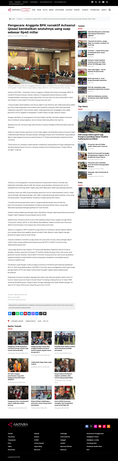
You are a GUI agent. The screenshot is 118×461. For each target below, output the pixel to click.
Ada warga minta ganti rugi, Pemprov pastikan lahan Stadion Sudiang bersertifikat (93, 137)
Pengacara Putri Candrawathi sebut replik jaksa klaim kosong (18, 403)
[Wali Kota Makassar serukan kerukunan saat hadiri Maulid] (82, 99)
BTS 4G (45, 321)
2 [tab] (91, 210)
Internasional (95, 10)
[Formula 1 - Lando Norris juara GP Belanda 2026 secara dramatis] (82, 53)
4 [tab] (97, 210)
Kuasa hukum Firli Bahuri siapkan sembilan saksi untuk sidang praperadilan (64, 376)
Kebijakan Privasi (92, 437)
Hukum (39, 10)
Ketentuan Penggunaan (95, 433)
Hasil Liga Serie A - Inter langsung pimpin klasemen (97, 79)
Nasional (63, 449)
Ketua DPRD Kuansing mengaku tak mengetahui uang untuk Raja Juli (64, 403)
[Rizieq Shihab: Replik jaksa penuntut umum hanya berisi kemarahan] (41, 392)
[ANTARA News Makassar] (19, 9)
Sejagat (63, 440)
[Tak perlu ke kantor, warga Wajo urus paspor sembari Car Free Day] (82, 44)
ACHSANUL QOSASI (17, 321)
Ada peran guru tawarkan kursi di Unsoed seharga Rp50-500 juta (98, 164)
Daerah (51, 10)
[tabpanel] (94, 198)
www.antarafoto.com (60, 2)
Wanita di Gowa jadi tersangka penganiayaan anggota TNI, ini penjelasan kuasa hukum (98, 155)
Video (10, 446)
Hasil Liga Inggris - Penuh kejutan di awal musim (97, 70)
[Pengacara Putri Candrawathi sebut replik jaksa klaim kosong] (18, 392)
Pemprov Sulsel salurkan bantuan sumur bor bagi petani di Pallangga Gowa (97, 62)
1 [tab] (88, 210)
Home (13, 19)
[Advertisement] (41, 166)
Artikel (62, 443)
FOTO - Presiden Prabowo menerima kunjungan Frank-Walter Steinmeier (93, 202)
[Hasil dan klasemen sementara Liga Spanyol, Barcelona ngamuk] (82, 34)
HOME (33, 10)
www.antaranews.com (46, 2)
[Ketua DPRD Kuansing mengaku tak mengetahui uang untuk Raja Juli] (65, 392)
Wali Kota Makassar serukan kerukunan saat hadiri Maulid (98, 97)
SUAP (39, 321)
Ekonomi (76, 10)
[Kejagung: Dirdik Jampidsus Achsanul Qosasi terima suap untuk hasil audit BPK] (18, 338)
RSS (88, 449)
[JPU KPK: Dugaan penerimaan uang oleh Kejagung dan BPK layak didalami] (18, 365)
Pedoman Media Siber (94, 446)
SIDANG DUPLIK (31, 321)
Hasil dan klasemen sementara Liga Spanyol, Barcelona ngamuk (98, 33)
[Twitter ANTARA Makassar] (96, 2)
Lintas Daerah (59, 10)
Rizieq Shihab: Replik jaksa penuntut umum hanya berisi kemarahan (41, 403)
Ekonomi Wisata (66, 446)
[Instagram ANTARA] (99, 2)
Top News (25, 2)
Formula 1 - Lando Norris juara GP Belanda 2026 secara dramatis (98, 52)
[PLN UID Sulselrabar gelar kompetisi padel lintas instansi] (82, 90)
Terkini (11, 2)
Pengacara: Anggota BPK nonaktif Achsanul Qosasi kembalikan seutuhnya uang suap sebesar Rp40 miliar (60, 19)
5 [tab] (99, 210)
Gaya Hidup (69, 10)
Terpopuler (17, 2)
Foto (80, 182)
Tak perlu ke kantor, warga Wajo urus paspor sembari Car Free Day (98, 43)
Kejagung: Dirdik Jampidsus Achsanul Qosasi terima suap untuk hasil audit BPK (18, 348)
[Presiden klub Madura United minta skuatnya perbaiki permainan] (65, 338)
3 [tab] (94, 210)
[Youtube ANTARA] (103, 2)
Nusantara (11, 449)
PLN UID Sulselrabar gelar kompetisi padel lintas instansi (98, 88)
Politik (45, 10)
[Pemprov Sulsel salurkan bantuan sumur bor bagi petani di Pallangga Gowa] (82, 63)
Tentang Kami (34, 2)
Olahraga (85, 10)
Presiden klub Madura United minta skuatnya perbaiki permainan (65, 348)
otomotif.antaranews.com (16, 4)
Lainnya (103, 10)
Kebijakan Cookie (93, 440)
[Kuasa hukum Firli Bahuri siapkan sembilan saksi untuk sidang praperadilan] (65, 365)
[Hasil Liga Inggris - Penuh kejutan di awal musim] (82, 72)
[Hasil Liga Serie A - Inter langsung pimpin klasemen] (82, 81)
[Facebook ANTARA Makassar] (92, 2)
